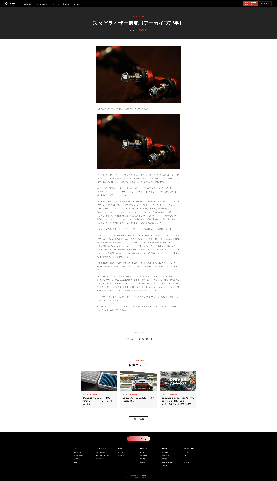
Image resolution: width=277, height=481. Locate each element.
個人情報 (144, 477)
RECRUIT (76, 462)
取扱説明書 (164, 459)
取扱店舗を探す (143, 455)
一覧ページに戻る (138, 419)
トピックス (120, 452)
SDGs (149, 477)
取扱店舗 (66, 4)
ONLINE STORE (144, 452)
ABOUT (76, 4)
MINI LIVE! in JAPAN (101, 459)
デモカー (186, 455)
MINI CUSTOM (43, 4)
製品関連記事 (121, 455)
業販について (143, 462)
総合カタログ (165, 465)
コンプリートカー (188, 452)
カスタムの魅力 (188, 459)
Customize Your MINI (167, 462)
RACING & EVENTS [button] (102, 448)
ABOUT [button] (76, 448)
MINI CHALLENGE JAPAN (102, 455)
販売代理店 (142, 459)
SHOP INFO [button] (143, 448)
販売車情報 (186, 462)
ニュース (56, 4)
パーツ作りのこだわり (79, 455)
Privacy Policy (129, 477)
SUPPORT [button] (165, 448)
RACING (264, 4)
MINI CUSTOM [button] (189, 448)
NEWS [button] (120, 448)
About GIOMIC (77, 452)
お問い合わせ (165, 452)
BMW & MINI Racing (101, 452)
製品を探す (28, 4)
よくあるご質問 (165, 455)
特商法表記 (137, 477)
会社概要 (76, 459)
